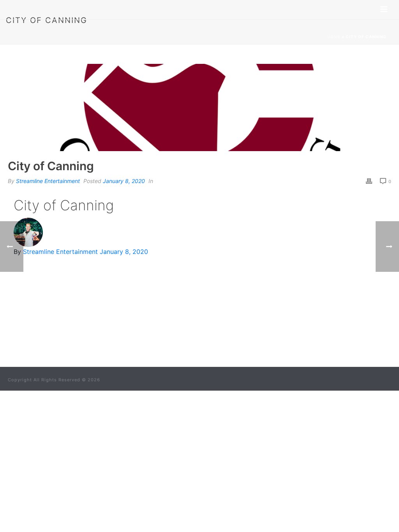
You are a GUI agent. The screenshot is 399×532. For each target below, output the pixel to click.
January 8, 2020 (124, 181)
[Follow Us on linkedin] (196, 337)
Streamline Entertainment (48, 181)
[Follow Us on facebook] (181, 337)
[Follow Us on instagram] (211, 337)
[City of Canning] (199, 107)
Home (334, 36)
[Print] (369, 180)
